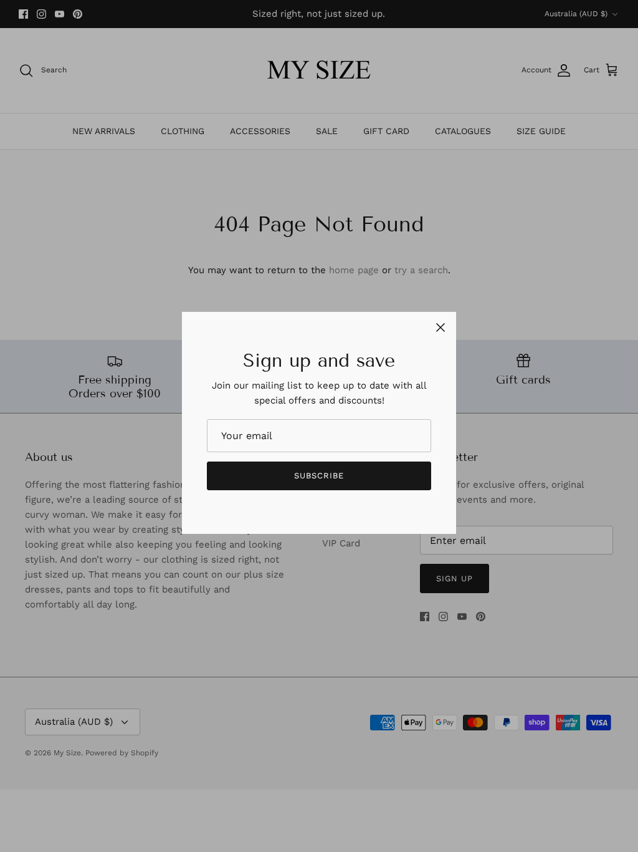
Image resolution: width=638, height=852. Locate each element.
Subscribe (319, 475)
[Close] (440, 327)
